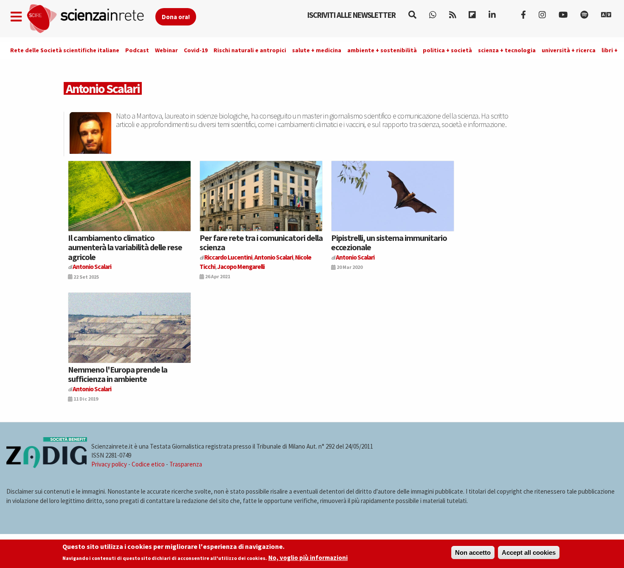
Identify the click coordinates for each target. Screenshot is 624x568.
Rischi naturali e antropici (250, 50)
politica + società (447, 50)
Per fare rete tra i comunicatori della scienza (261, 242)
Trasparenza (185, 464)
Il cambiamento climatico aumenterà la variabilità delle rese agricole (125, 247)
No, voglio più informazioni (308, 558)
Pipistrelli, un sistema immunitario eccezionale (389, 242)
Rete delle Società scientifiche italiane (64, 50)
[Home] (90, 19)
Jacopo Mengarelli (240, 267)
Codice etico (148, 464)
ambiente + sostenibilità (382, 50)
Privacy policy (109, 464)
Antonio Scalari (92, 267)
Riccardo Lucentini (228, 257)
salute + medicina (316, 50)
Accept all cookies (529, 552)
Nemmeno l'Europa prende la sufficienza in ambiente (117, 374)
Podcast (137, 50)
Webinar (166, 50)
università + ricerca (569, 50)
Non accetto (473, 552)
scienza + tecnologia (507, 50)
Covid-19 (196, 50)
